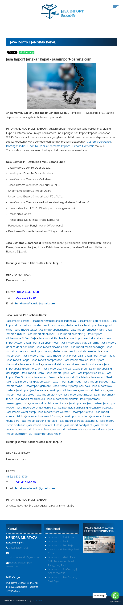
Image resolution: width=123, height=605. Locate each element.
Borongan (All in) (16, 146)
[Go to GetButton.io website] (115, 602)
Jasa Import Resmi (32, 373)
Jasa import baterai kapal (93, 320)
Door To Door (36, 146)
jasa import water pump (21, 411)
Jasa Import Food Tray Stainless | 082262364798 (103, 529)
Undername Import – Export (63, 146)
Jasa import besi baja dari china (80, 342)
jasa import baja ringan (47, 433)
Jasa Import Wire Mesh (74, 377)
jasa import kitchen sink (63, 390)
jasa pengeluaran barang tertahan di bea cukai (86, 407)
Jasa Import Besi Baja (90, 373)
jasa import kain (96, 429)
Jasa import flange (18, 360)
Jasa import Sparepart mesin (41, 342)
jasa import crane (82, 411)
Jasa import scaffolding (71, 334)
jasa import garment (38, 386)
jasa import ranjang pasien (85, 403)
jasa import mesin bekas (30, 398)
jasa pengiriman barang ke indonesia (54, 320)
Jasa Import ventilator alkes (86, 338)
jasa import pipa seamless (33, 429)
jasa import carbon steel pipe (39, 420)
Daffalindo (37, 600)
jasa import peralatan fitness (45, 425)
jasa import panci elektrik (62, 398)
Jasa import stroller (76, 360)
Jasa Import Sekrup (45, 377)
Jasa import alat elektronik (84, 351)
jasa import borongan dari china (36, 407)
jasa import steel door (41, 334)
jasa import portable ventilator (48, 403)
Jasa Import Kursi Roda (67, 381)
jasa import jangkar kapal (31, 390)
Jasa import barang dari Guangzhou (65, 368)
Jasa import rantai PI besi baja (65, 355)
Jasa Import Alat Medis (52, 338)
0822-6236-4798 (28, 292)
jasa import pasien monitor (68, 429)
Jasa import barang (17, 320)
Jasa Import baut (29, 364)
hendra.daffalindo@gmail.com (35, 303)
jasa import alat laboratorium (60, 364)
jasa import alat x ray (49, 394)
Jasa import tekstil (26, 329)
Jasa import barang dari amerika (61, 325)
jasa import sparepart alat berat (78, 420)
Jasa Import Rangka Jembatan (31, 381)
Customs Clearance (99, 141)
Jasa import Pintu (34, 355)
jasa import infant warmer (54, 411)
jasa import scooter (76, 416)
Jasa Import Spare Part (61, 373)
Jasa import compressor (47, 360)
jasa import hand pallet (78, 425)
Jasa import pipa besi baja (52, 347)
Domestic (88, 146)
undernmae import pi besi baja (71, 386)
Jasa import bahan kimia (54, 329)
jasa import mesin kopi (78, 394)
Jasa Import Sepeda (96, 381)
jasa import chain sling (93, 390)
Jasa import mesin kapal (100, 355)
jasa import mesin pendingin (87, 347)
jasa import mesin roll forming (43, 416)
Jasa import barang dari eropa (47, 351)
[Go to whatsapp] (115, 596)
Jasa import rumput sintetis (87, 329)
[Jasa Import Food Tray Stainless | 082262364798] (103, 544)
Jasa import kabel (91, 364)
